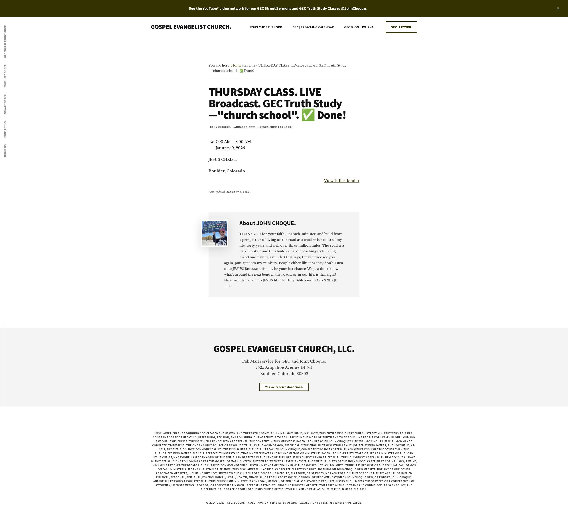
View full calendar (341, 181)
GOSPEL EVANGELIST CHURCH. (191, 27)
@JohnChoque (353, 8)
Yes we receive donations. (284, 387)
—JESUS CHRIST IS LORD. (274, 127)
